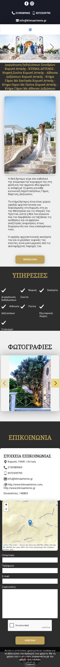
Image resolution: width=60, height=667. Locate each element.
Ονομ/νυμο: (8, 555)
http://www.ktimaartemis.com (25, 484)
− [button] (6, 509)
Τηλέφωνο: (8, 565)
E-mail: (6, 576)
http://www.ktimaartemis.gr (19, 488)
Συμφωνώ (30, 664)
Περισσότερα (30, 259)
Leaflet (5, 545)
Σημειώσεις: (9, 586)
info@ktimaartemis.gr (20, 478)
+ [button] (6, 504)
